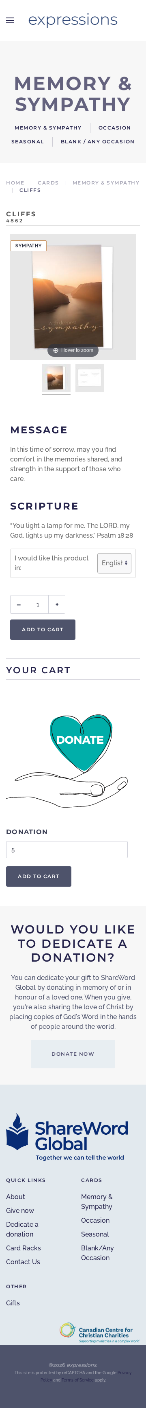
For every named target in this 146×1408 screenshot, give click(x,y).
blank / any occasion (98, 141)
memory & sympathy (48, 128)
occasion (115, 128)
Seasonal (95, 1234)
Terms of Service (78, 1380)
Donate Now (73, 1054)
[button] (10, 20)
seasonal (27, 141)
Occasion (95, 1220)
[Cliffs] (56, 379)
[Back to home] (73, 20)
